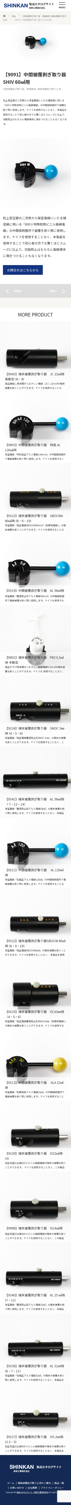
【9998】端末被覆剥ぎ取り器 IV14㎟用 (35, 1207)
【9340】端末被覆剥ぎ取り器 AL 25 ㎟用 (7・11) (35, 1277)
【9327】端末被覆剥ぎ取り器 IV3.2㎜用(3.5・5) (35, 1419)
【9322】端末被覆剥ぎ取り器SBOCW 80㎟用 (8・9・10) (35, 923)
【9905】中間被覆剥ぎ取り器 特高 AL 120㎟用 (35, 427)
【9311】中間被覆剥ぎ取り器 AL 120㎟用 (35, 852)
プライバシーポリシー (52, 1487)
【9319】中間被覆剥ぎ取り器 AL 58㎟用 (35, 569)
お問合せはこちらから (23, 270)
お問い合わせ (17, 1487)
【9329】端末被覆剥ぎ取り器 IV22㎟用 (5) (35, 1136)
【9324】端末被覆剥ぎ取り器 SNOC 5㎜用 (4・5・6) (35, 711)
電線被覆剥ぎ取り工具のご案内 (34, 1483)
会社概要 (32, 1487)
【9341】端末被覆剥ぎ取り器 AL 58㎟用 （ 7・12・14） (35, 781)
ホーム (10, 1483)
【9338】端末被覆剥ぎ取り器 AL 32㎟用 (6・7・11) (35, 1348)
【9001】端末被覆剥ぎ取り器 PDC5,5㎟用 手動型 (35, 640)
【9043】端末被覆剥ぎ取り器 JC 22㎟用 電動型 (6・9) (35, 356)
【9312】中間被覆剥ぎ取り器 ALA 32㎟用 (35, 1065)
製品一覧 (59, 1483)
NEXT (53, 291)
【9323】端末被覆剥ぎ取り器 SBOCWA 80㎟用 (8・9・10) (35, 498)
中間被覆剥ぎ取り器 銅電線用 (19, 89)
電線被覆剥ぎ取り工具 (49, 89)
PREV (17, 291)
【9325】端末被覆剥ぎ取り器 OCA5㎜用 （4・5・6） (35, 994)
